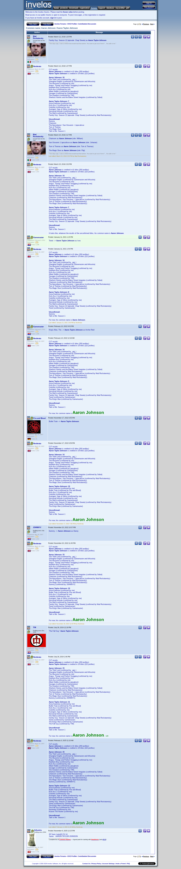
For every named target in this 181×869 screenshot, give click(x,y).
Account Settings (108, 863)
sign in (53, 18)
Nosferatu (37, 66)
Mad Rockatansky (38, 37)
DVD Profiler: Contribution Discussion (82, 24)
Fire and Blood (39, 418)
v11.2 (104, 839)
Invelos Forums (60, 24)
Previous (146, 24)
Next (151, 24)
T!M (34, 627)
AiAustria (38, 830)
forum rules (68, 12)
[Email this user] (136, 38)
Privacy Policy (96, 863)
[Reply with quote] (148, 38)
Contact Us (86, 863)
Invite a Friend (121, 863)
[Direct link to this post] (145, 38)
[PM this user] (132, 38)
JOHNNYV (37, 527)
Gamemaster (38, 237)
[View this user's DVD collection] (140, 38)
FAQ (128, 863)
